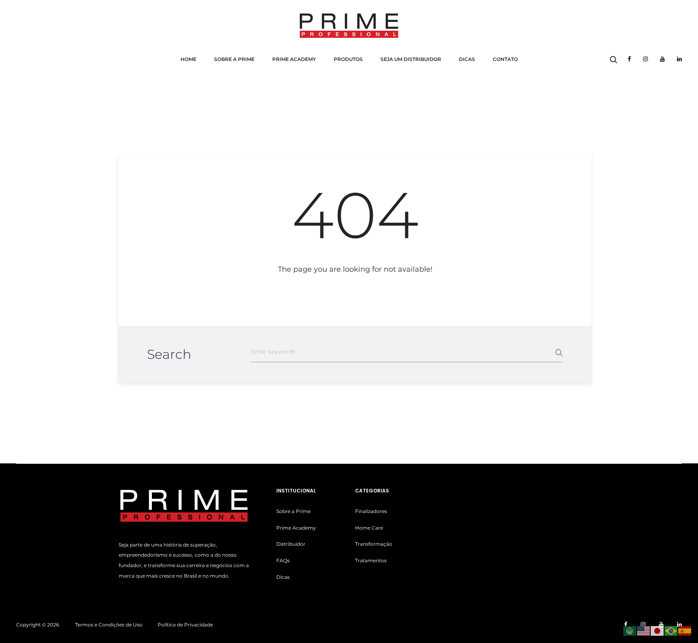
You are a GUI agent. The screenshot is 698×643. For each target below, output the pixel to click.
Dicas (467, 59)
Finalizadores (371, 511)
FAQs (283, 560)
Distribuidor (290, 544)
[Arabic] (630, 630)
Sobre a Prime (234, 59)
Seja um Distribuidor (411, 59)
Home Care (369, 528)
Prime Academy (294, 59)
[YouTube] (662, 59)
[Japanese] (657, 630)
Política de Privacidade (185, 625)
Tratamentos (371, 560)
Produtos (348, 59)
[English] (644, 630)
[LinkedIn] (679, 59)
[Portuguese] (671, 630)
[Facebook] (629, 59)
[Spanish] (685, 630)
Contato (505, 59)
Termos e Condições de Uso (109, 625)
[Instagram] (645, 59)
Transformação (373, 544)
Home (188, 59)
